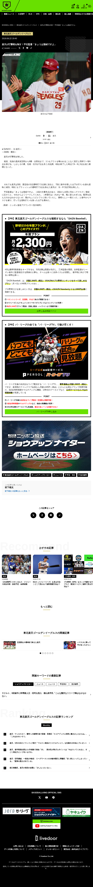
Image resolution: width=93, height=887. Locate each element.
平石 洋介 (70, 475)
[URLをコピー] (31, 48)
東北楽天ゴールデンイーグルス (16, 475)
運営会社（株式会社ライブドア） (76, 849)
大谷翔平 (21, 14)
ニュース (58, 475)
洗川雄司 (83, 475)
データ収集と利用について (14, 849)
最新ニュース (9, 14)
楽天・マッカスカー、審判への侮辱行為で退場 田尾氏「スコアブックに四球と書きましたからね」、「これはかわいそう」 (49, 735)
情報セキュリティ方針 (71, 846)
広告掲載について (34, 846)
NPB (37, 14)
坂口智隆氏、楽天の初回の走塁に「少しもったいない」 (31, 768)
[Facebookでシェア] (23, 48)
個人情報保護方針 (52, 846)
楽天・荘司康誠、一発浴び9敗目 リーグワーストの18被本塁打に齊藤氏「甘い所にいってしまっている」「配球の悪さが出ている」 (48, 760)
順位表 (58, 14)
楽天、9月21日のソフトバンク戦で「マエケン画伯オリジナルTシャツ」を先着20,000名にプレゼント (48, 743)
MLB (30, 14)
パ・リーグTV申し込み (47, 412)
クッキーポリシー (53, 849)
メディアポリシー (35, 849)
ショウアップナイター (41, 475)
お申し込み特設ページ (46, 311)
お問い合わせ (18, 846)
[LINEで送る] (27, 48)
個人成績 (67, 14)
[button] (40, 653)
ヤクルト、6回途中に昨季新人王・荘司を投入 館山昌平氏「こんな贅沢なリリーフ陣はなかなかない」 (44, 694)
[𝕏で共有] (19, 48)
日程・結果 (47, 14)
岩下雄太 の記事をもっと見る (16, 491)
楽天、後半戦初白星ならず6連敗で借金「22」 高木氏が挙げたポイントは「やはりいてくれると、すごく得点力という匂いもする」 (48, 751)
